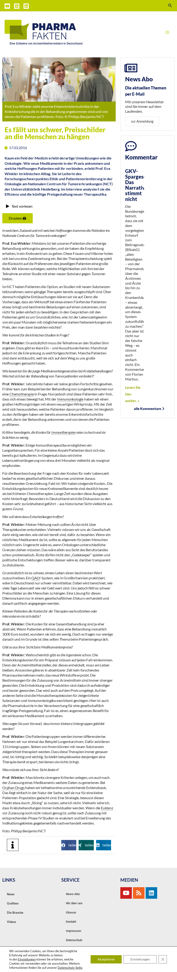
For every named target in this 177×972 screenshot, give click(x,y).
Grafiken (12, 903)
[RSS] (16, 6)
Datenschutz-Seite (70, 967)
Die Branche (15, 912)
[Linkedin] (26, 6)
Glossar (71, 912)
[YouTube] (7, 6)
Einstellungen (27, 959)
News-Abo (73, 894)
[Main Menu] (167, 32)
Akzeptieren (106, 959)
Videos (11, 922)
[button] (68, 845)
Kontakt (71, 921)
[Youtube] (126, 893)
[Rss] (139, 893)
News (11, 894)
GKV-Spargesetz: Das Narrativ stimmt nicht (138, 185)
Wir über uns (74, 903)
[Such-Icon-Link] (170, 6)
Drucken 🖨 (17, 218)
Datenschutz (74, 940)
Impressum (73, 931)
